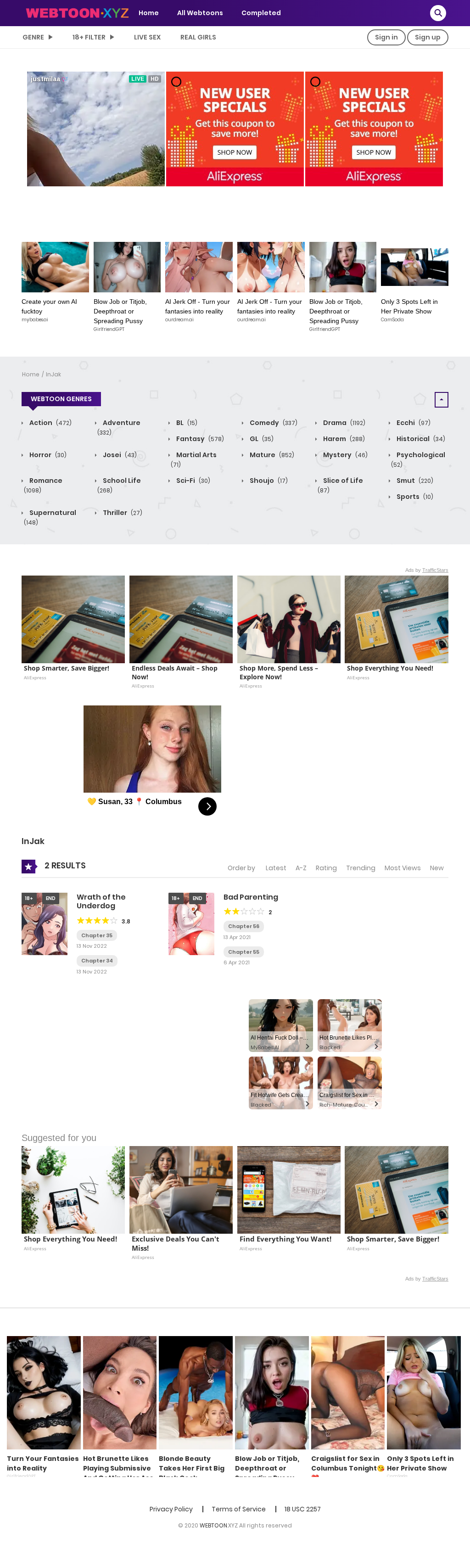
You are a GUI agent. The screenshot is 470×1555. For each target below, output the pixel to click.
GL (261, 438)
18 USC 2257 (303, 1509)
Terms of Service (239, 1509)
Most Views (403, 868)
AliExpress (35, 677)
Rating (326, 868)
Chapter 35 (96, 935)
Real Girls (198, 37)
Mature (271, 454)
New (437, 868)
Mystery (345, 454)
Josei (119, 454)
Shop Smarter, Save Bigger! (66, 668)
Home (149, 12)
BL (186, 422)
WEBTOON (213, 1525)
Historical (420, 438)
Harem (343, 438)
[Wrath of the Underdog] (44, 923)
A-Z (301, 868)
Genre (33, 37)
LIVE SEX (147, 37)
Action (50, 422)
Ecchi (413, 422)
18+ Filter (89, 37)
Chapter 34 (97, 960)
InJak (53, 374)
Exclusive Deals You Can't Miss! (176, 1244)
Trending (360, 868)
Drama (343, 422)
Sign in (386, 37)
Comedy (272, 422)
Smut (414, 480)
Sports (414, 496)
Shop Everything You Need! (390, 668)
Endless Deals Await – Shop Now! (175, 672)
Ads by (426, 570)
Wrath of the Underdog (101, 901)
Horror (47, 454)
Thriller (121, 512)
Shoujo (268, 480)
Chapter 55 (243, 952)
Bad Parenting (251, 897)
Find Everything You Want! (285, 1239)
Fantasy (199, 438)
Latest (276, 868)
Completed (261, 12)
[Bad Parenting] (191, 923)
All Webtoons (200, 12)
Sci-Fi (192, 480)
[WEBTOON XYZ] (77, 12)
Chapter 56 (243, 926)
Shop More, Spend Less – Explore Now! (280, 672)
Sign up (428, 37)
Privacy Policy (171, 1509)
